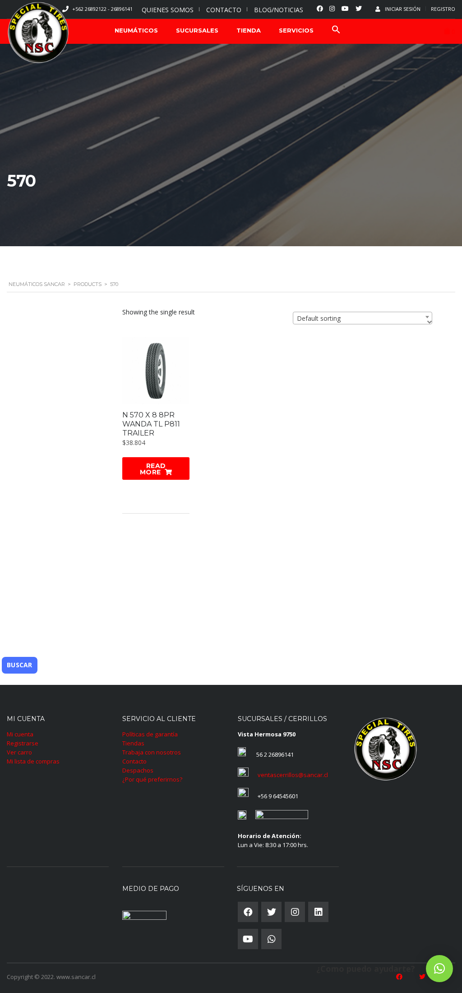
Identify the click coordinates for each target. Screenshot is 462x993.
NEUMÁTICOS (136, 30)
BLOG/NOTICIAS (278, 9)
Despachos (137, 770)
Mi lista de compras (33, 761)
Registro (443, 8)
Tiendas (133, 743)
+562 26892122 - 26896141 (102, 8)
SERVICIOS (296, 30)
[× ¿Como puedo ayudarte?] (439, 968)
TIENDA (248, 30)
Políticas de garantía (150, 734)
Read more (153, 469)
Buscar (19, 664)
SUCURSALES (197, 30)
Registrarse (22, 743)
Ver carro (19, 752)
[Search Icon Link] (336, 30)
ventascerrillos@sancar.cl (293, 775)
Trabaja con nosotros (151, 752)
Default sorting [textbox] (319, 318)
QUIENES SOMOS (168, 9)
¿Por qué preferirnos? (152, 779)
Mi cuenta (20, 734)
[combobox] (362, 318)
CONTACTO (223, 9)
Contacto (134, 761)
